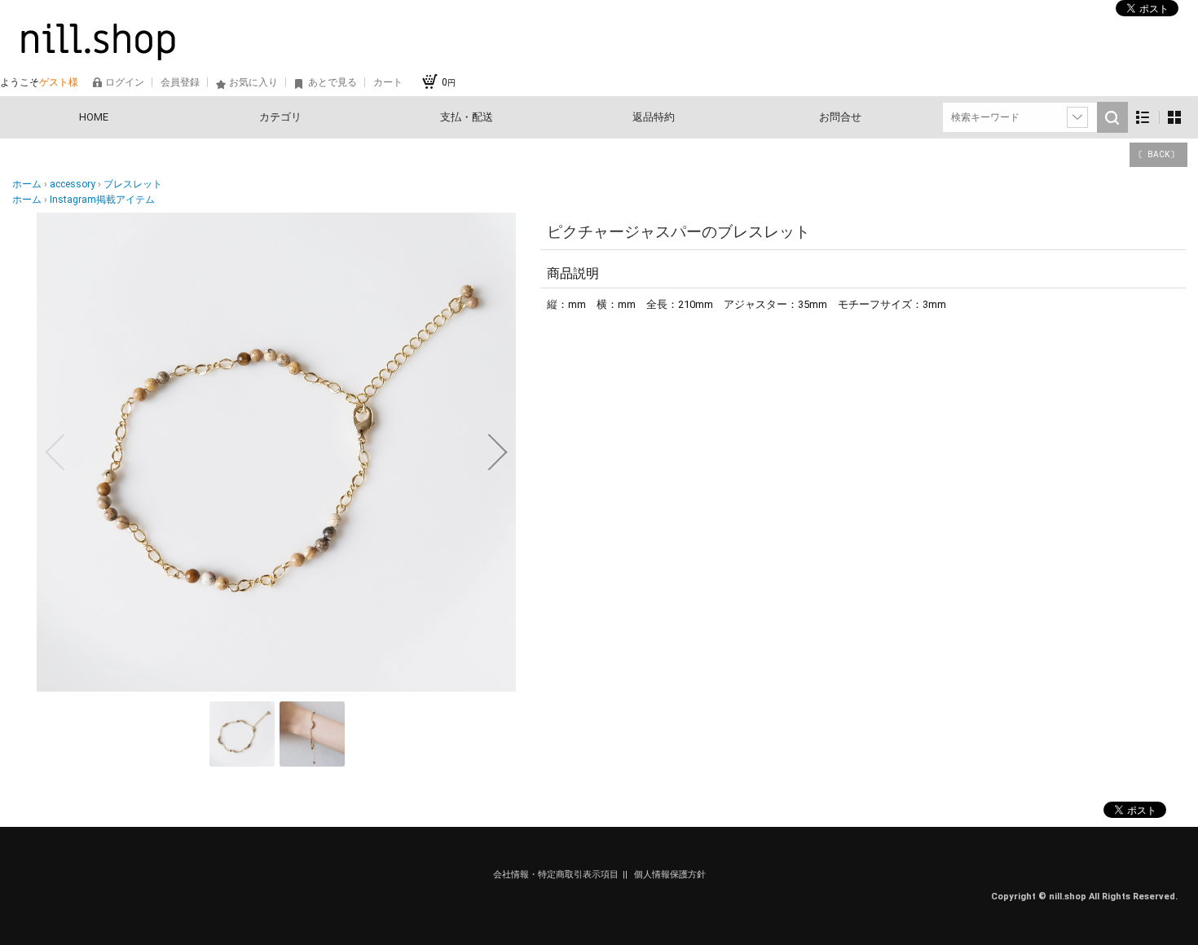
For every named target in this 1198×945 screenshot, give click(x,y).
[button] (55, 452)
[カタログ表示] (1174, 118)
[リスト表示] (1143, 118)
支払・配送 (466, 117)
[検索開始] (1112, 117)
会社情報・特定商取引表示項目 (556, 874)
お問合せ (840, 117)
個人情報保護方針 (670, 874)
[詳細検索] (1077, 117)
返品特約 (653, 117)
